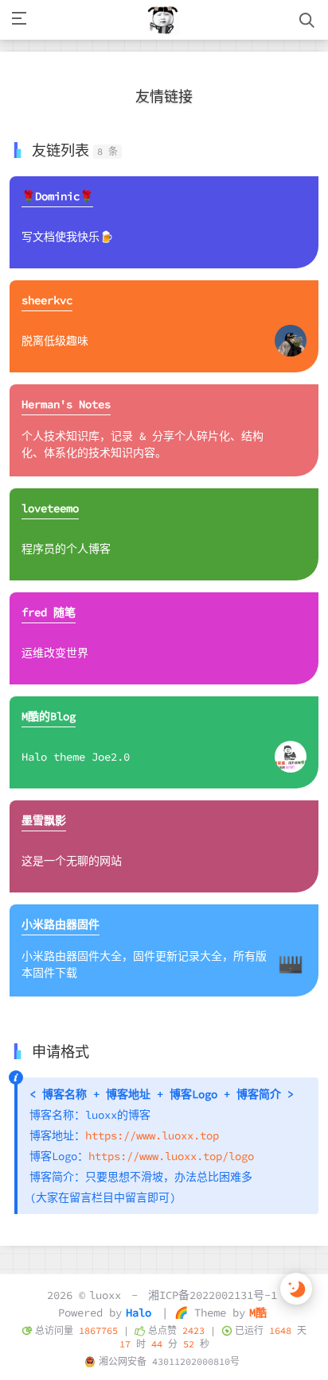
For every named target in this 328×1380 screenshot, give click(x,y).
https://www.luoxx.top (152, 1135)
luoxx (105, 1295)
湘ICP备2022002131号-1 (212, 1295)
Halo (138, 1312)
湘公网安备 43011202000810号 (169, 1361)
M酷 (258, 1312)
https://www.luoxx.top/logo (171, 1156)
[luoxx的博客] (163, 20)
